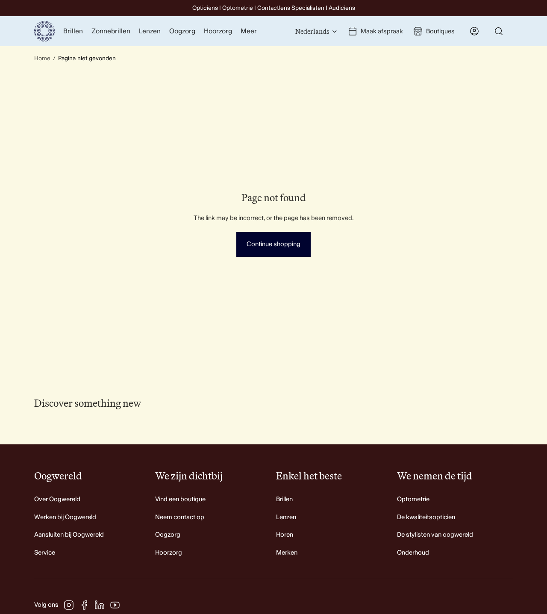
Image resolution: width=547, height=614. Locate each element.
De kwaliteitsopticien (426, 517)
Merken (286, 553)
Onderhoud (413, 553)
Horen (284, 535)
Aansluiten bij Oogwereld (69, 535)
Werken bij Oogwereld (65, 517)
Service (44, 553)
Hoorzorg (168, 553)
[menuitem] (249, 31)
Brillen (284, 499)
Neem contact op (179, 517)
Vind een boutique (180, 499)
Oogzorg (167, 535)
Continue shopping (273, 244)
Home (42, 58)
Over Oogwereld (57, 499)
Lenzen (286, 517)
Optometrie (413, 499)
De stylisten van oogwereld (435, 535)
